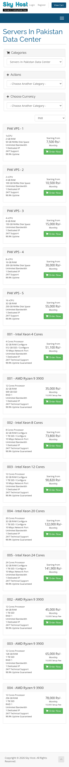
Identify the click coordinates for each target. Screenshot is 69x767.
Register (42, 4)
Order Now (54, 151)
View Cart (59, 5)
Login (32, 4)
